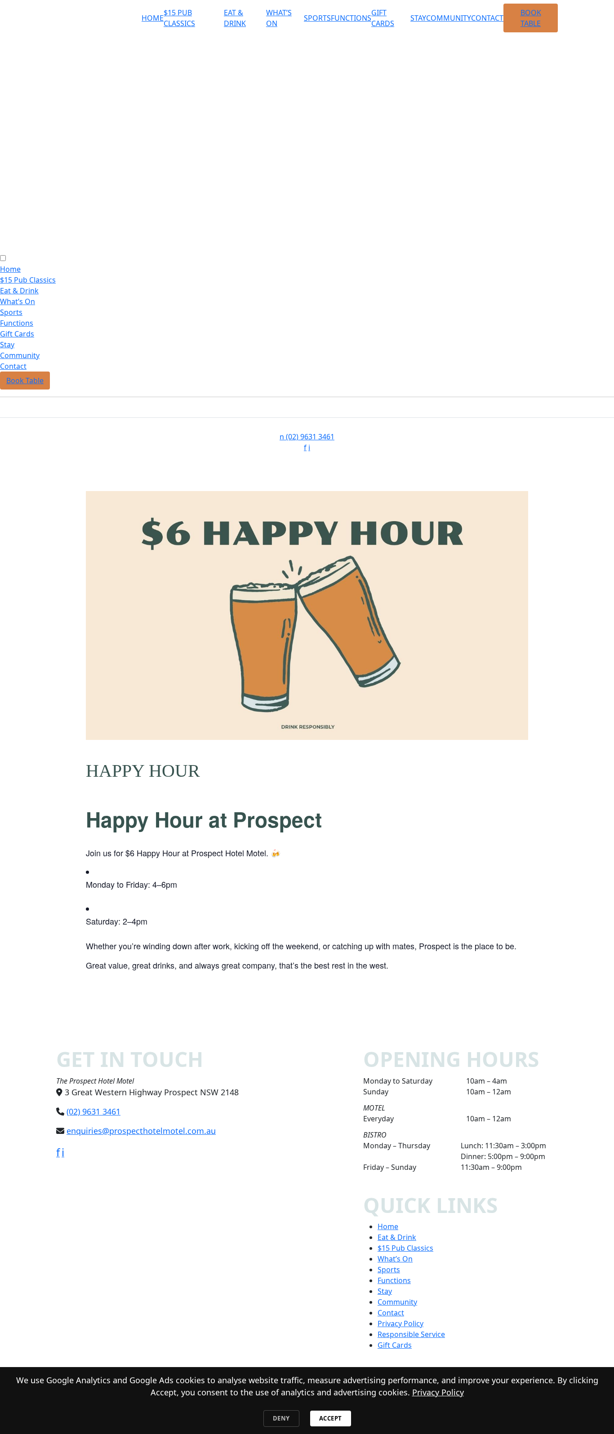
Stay (418, 18)
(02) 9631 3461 (307, 437)
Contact (487, 18)
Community (448, 18)
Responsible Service (411, 1334)
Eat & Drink (19, 291)
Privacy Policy (400, 1323)
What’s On (17, 301)
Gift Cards (17, 334)
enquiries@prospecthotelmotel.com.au (141, 1130)
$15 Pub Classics (28, 280)
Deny (281, 1418)
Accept (330, 1418)
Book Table (25, 380)
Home (153, 18)
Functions (351, 18)
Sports (317, 18)
